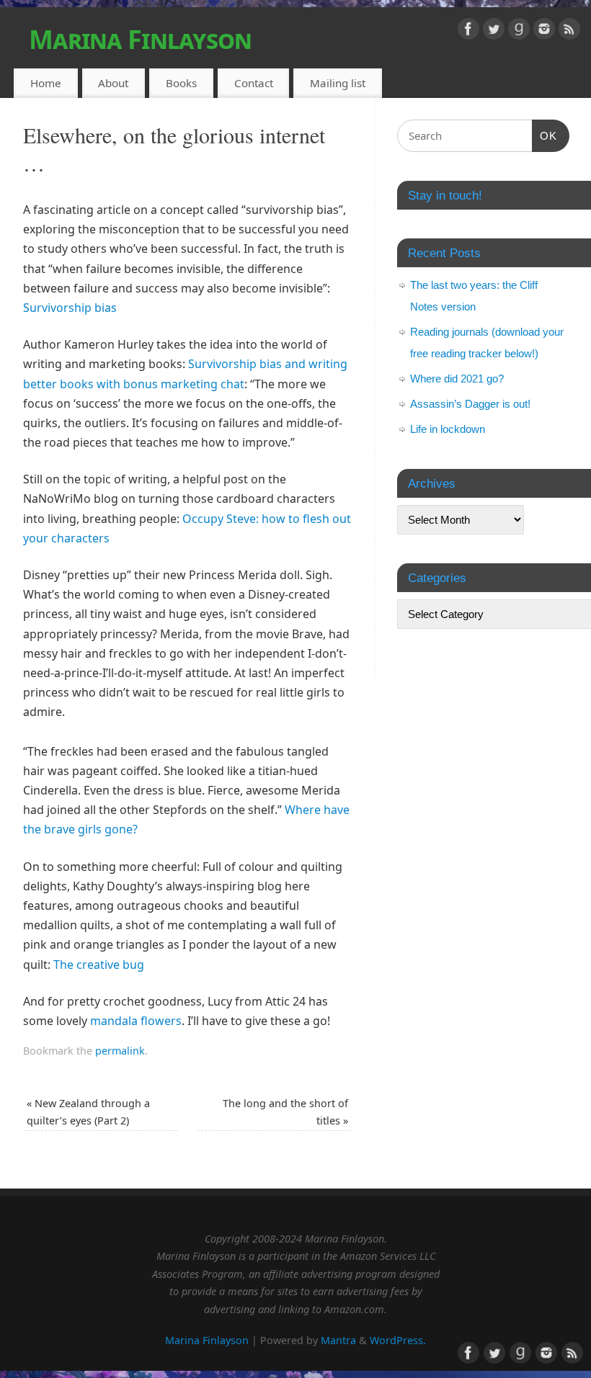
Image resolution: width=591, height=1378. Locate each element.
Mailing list (337, 83)
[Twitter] (494, 31)
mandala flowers (136, 1021)
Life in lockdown (447, 429)
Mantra (338, 1340)
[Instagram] (544, 31)
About (113, 83)
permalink (120, 1050)
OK (545, 135)
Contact (253, 83)
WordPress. (398, 1340)
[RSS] (569, 31)
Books (181, 83)
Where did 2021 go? (457, 378)
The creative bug (98, 964)
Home (45, 83)
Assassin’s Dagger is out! (470, 404)
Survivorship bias (70, 308)
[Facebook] (468, 31)
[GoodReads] (519, 31)
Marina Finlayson (140, 39)
